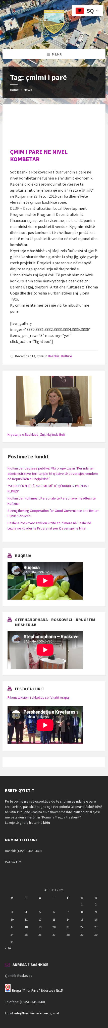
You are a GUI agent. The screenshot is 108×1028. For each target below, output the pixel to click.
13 (54, 919)
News (28, 89)
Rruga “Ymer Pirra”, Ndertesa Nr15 (37, 990)
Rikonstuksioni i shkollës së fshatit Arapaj (39, 697)
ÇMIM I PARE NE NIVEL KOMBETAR (39, 155)
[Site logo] (54, 39)
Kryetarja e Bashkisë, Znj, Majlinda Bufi (36, 434)
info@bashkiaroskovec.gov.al (36, 1013)
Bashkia (54, 356)
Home (14, 89)
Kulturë (66, 356)
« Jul (8, 948)
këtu (46, 822)
